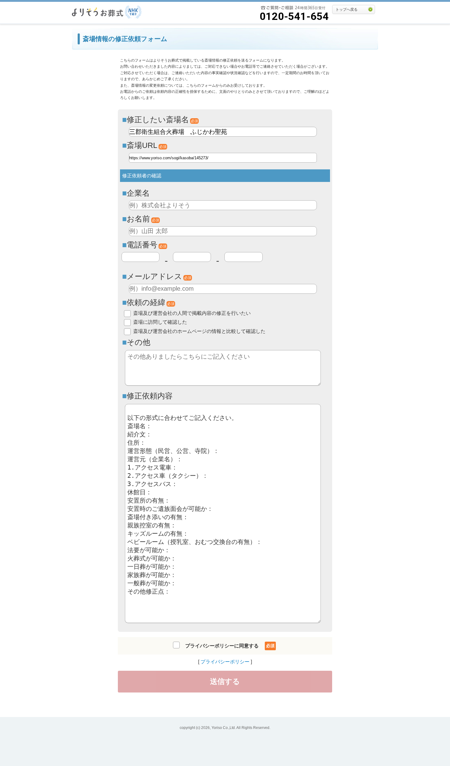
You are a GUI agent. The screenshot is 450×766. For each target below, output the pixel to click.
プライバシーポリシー (225, 661)
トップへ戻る (347, 9)
